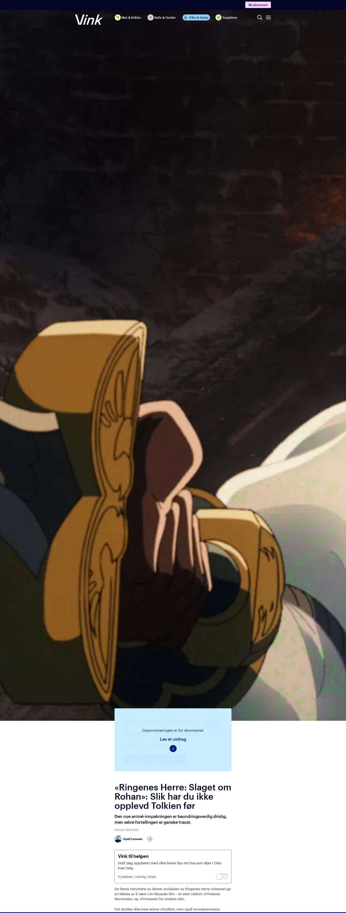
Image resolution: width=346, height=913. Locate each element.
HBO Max (130, 745)
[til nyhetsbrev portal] (222, 877)
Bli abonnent (258, 5)
